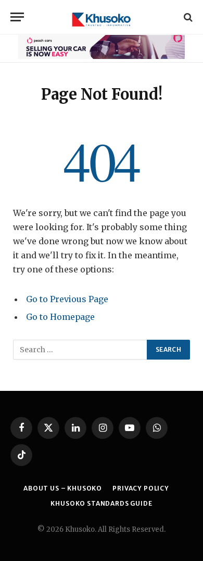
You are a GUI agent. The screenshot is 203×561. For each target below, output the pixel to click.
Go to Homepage (60, 317)
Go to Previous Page (67, 299)
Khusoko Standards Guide (101, 503)
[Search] (187, 17)
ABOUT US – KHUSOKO (62, 488)
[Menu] (17, 17)
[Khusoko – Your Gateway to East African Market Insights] (101, 17)
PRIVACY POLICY (140, 488)
